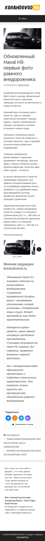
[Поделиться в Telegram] (21, 418)
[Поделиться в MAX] (27, 418)
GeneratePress (23, 537)
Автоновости (12, 435)
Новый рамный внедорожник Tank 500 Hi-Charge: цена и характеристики (22, 443)
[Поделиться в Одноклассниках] (14, 418)
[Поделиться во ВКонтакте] (8, 418)
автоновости (16, 234)
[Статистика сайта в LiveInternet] (7, 524)
